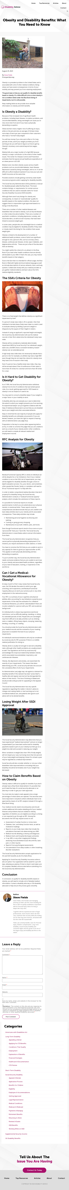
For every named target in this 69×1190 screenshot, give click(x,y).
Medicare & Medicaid (16, 1107)
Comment (6, 954)
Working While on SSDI (16, 1129)
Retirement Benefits (15, 1114)
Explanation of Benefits (17, 1054)
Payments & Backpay (16, 1111)
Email (4, 984)
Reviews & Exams (14, 1121)
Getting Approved (15, 1096)
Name (4, 977)
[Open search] (67, 11)
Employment (13, 1051)
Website (5, 992)
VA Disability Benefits (12, 1138)
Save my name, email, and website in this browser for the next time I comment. (21, 1001)
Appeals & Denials (15, 1078)
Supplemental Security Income (16, 1134)
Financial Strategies (15, 1058)
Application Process (16, 1081)
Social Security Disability (14, 1075)
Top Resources (44, 3)
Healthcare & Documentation (19, 1062)
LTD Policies (13, 1065)
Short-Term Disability (13, 1070)
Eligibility (12, 1089)
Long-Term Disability (12, 1036)
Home (33, 3)
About (64, 3)
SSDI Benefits (13, 1125)
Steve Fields (8, 75)
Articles (55, 3)
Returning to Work (15, 1118)
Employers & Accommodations (19, 1092)
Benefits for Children (16, 1085)
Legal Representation (16, 1100)
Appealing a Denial (15, 1040)
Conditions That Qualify (17, 1047)
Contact (63, 8)
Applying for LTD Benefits (17, 1043)
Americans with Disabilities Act (16, 1032)
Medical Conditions (15, 1103)
